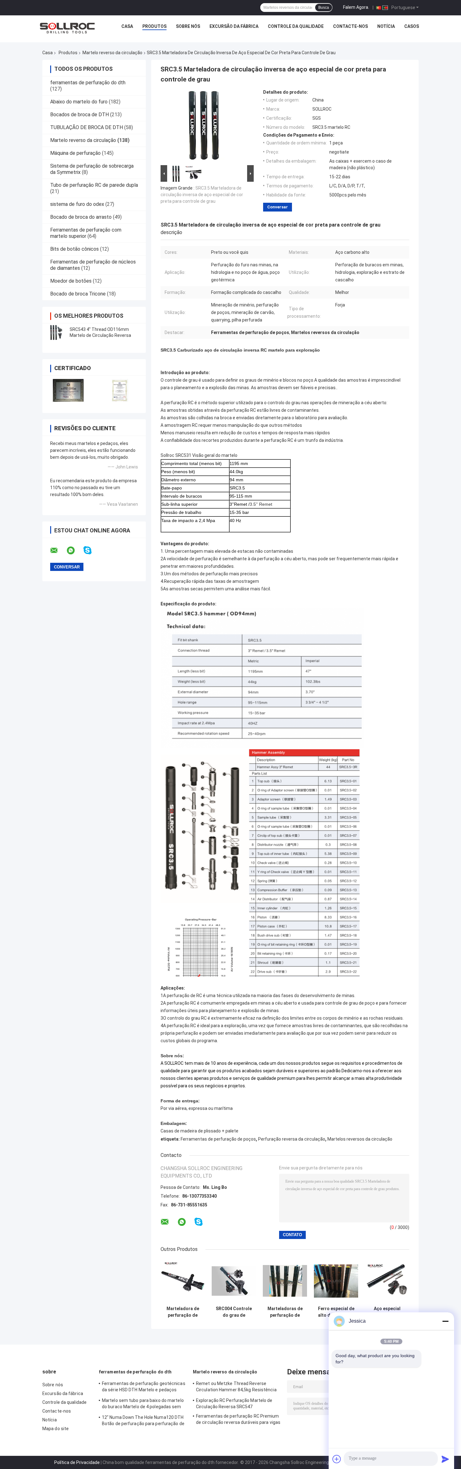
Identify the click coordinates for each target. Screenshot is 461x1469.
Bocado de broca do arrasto (81, 217)
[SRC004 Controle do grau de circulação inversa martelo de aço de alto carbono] (234, 1281)
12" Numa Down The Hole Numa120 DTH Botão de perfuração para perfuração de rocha (143, 1421)
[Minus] (445, 1321)
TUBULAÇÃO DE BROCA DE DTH (86, 127)
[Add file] (336, 1459)
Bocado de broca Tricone (78, 294)
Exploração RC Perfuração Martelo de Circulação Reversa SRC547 (234, 1403)
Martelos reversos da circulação (359, 1139)
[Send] (445, 1459)
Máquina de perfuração (75, 153)
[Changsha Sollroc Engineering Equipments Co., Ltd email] (58, 551)
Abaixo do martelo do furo (79, 102)
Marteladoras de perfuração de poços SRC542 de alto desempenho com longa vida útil (285, 1312)
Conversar (277, 207)
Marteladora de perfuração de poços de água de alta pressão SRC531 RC (182, 1312)
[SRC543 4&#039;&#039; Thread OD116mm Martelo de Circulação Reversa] (56, 332)
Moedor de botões (71, 281)
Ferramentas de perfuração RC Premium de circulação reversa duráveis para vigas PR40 (238, 1420)
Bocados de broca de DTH (79, 115)
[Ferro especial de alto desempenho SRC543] (336, 1281)
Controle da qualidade (296, 26)
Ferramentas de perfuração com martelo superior (85, 233)
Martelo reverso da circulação (112, 52)
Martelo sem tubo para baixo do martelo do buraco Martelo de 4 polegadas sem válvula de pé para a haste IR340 (143, 1404)
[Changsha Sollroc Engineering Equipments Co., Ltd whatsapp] (74, 551)
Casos (411, 26)
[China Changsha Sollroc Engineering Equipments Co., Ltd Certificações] (68, 390)
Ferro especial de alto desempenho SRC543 (336, 1312)
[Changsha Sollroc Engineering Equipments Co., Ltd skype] (91, 550)
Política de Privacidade (77, 1462)
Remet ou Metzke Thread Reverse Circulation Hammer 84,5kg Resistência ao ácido (236, 1387)
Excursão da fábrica (233, 26)
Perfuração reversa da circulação (291, 1139)
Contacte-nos (350, 26)
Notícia (386, 26)
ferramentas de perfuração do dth (87, 83)
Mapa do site (55, 1428)
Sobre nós (188, 26)
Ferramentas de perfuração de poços (218, 1139)
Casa (127, 26)
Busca (323, 7)
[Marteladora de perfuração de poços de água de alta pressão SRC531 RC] (183, 1281)
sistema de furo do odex (77, 204)
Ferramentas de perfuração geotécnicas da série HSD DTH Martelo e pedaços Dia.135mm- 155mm (143, 1387)
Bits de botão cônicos (74, 249)
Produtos (154, 26)
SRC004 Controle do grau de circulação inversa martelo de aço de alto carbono (234, 1312)
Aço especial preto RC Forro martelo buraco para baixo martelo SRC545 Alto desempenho (387, 1312)
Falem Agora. (356, 7)
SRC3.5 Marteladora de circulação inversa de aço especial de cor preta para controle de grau (202, 195)
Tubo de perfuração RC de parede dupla (94, 185)
